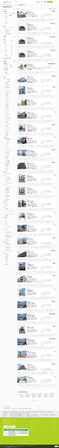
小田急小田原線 (14, 414)
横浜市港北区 (29, 64)
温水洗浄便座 (7, 192)
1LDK (12, 46)
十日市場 (31, 230)
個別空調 (7, 166)
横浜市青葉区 (29, 264)
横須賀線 (43, 414)
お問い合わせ (50, 1)
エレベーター (7, 154)
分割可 (6, 100)
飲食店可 (7, 133)
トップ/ (36, 1)
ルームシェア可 (8, 120)
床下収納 (7, 208)
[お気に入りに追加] (25, 17)
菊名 (32, 92)
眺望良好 (7, 106)
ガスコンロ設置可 (8, 118)
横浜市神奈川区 (30, 12)
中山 (31, 231)
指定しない (6, 64)
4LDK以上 (6, 55)
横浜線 (29, 42)
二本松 (32, 24)
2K (5, 48)
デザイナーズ (7, 89)
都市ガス (7, 168)
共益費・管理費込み (8, 33)
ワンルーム (6, 44)
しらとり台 (32, 302)
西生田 (16, 413)
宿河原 (19, 413)
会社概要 (31, 429)
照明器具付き (7, 156)
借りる (16, 1)
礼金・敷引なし (7, 31)
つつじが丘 (32, 264)
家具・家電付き (8, 162)
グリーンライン (39, 414)
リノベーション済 (8, 91)
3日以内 (6, 66)
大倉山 (32, 64)
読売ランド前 (34, 416)
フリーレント (7, 110)
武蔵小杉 (30, 416)
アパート (6, 19)
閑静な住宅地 (7, 87)
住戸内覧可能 (7, 249)
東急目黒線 (53, 414)
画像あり (6, 70)
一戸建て (6, 23)
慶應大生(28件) (25, 408)
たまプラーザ (24, 416)
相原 (31, 42)
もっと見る (53, 34)
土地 (5, 15)
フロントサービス (8, 245)
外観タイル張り (8, 173)
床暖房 (6, 205)
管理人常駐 (7, 104)
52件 (27, 396)
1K (11, 44)
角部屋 (6, 264)
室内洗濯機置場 (8, 139)
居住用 (6, 13)
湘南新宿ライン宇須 (48, 414)
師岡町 (32, 100)
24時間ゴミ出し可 (8, 247)
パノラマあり (7, 74)
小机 (31, 81)
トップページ (32, 420)
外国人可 (7, 116)
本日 (11, 64)
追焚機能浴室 (7, 188)
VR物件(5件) (30, 408)
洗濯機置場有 (7, 164)
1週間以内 (10, 66)
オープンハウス (8, 114)
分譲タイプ (7, 102)
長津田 (34, 356)
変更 (14, 9)
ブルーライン (30, 16)
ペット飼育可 (7, 79)
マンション (6, 21)
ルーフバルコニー (8, 150)
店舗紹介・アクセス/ (40, 1)
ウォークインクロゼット (9, 210)
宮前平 (19, 416)
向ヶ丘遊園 (11, 416)
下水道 (6, 170)
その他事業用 (10, 15)
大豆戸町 (32, 163)
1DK (5, 46)
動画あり (6, 72)
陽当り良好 (7, 85)
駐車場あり (7, 254)
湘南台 (21, 413)
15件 (45, 396)
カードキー (7, 112)
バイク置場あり (8, 160)
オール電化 (7, 152)
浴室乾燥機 (7, 190)
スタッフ (31, 422)
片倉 (32, 12)
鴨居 (31, 244)
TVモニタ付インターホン (9, 232)
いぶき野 (32, 251)
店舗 (9, 13)
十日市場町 (32, 226)
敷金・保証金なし (7, 29)
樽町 (31, 88)
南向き (6, 262)
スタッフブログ (32, 424)
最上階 (6, 260)
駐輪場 (6, 158)
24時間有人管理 (8, 243)
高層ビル (7, 131)
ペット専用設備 (8, 81)
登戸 (10, 413)
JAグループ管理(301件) (19, 408)
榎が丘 (32, 377)
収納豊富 (7, 215)
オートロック (7, 230)
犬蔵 (25, 413)
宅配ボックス (7, 234)
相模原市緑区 (29, 24)
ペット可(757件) (12, 408)
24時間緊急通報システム (9, 236)
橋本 (31, 43)
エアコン (7, 203)
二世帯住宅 (7, 108)
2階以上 (7, 256)
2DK (11, 48)
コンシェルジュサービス (9, 251)
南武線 (11, 414)
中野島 (28, 413)
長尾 (12, 413)
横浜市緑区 (29, 226)
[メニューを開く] (55, 2)
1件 (51, 396)
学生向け (7, 122)
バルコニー (7, 148)
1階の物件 (7, 258)
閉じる (56, 446)
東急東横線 (29, 92)
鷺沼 (14, 413)
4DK (11, 53)
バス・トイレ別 (8, 186)
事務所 (13, 13)
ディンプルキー (8, 238)
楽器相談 (7, 83)
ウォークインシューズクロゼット (9, 213)
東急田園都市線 (30, 356)
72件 (39, 396)
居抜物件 (7, 135)
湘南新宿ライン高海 (30, 414)
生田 (23, 413)
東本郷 (31, 276)
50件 (33, 396)
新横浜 (33, 16)
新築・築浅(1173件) (7, 408)
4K (5, 53)
